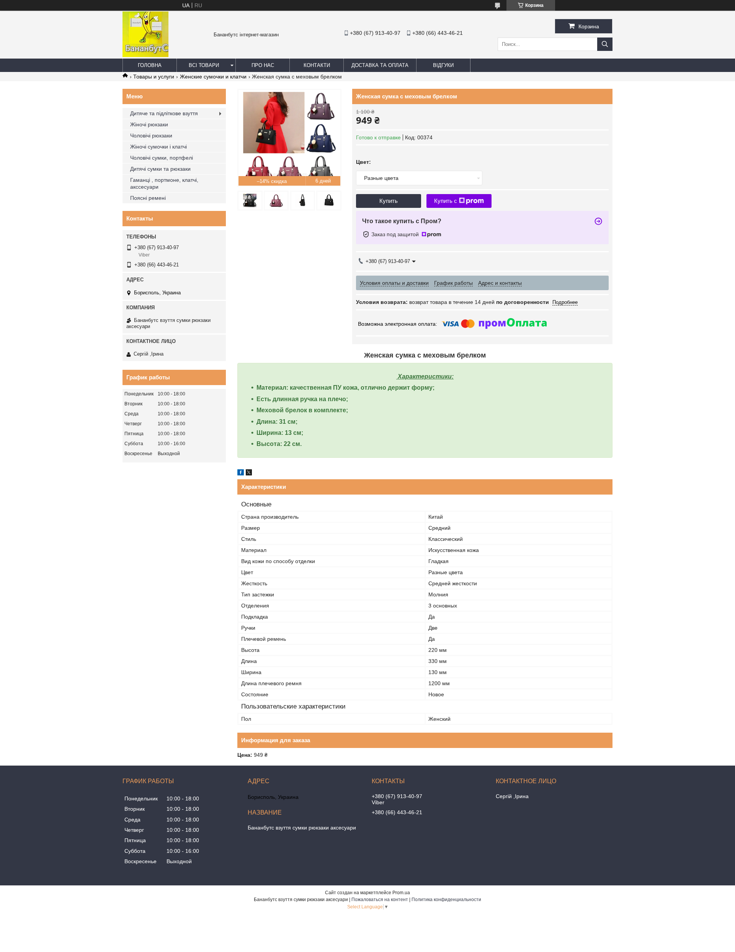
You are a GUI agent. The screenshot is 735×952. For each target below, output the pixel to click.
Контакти (317, 65)
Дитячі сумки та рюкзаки (160, 169)
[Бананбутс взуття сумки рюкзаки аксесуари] (145, 55)
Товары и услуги (153, 76)
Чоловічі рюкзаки (151, 135)
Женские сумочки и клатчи (213, 76)
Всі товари (204, 65)
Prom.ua (401, 892)
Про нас (263, 65)
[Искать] (604, 44)
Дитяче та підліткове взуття (164, 113)
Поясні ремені (148, 198)
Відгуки (443, 65)
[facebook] (240, 473)
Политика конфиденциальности (446, 899)
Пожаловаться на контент (379, 899)
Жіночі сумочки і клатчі (158, 147)
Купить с (445, 201)
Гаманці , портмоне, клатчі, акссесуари (164, 183)
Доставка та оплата (379, 65)
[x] (249, 473)
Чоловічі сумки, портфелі (161, 158)
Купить (388, 201)
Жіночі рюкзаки (149, 124)
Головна (150, 65)
